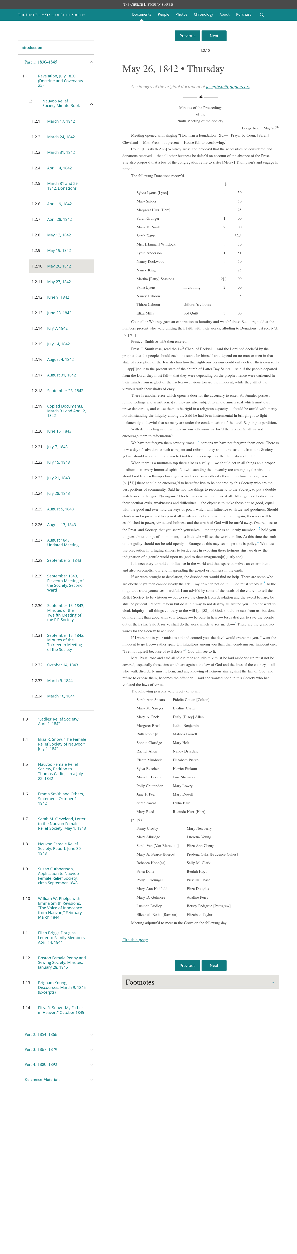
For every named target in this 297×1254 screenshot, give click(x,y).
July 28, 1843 (58, 493)
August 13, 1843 (61, 524)
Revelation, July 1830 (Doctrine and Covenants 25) (60, 80)
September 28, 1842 (65, 390)
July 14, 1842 (58, 343)
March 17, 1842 (61, 121)
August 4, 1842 (60, 359)
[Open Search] (262, 14)
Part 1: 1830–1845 (41, 62)
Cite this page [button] (135, 939)
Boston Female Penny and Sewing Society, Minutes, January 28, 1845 (62, 962)
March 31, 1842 (61, 152)
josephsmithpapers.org (228, 87)
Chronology (203, 14)
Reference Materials (42, 1079)
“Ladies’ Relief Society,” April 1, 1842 (58, 721)
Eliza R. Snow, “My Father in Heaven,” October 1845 (61, 1010)
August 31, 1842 (61, 375)
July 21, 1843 (58, 477)
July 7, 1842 (57, 328)
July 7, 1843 (57, 446)
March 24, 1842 (61, 136)
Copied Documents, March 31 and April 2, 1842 (66, 410)
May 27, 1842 (59, 281)
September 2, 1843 (64, 560)
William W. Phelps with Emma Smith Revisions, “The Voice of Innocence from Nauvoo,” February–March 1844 (61, 908)
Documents (141, 14)
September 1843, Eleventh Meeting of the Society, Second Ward (65, 583)
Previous (187, 35)
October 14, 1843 (62, 664)
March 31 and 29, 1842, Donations (62, 186)
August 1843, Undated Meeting (63, 542)
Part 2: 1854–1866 (41, 1034)
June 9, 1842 (58, 297)
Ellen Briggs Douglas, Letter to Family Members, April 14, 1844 (62, 937)
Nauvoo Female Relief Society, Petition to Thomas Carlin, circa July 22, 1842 (60, 771)
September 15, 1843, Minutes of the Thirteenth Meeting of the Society (65, 642)
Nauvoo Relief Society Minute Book (61, 103)
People (163, 14)
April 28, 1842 (59, 219)
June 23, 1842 (59, 312)
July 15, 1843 (58, 462)
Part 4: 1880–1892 (41, 1064)
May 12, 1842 (59, 234)
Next (214, 35)
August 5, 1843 (60, 509)
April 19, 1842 (59, 203)
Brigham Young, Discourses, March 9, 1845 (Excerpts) (62, 987)
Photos (181, 14)
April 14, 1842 (59, 168)
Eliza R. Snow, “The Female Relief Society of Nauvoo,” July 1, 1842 (62, 744)
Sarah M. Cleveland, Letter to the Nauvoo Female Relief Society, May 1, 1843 (62, 823)
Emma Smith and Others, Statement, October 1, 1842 (61, 798)
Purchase (244, 14)
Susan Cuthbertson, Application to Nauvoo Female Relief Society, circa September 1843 (58, 876)
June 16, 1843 (59, 431)
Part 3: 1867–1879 (41, 1049)
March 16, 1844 (61, 696)
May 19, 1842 (59, 250)
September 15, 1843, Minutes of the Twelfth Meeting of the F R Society (65, 612)
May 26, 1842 (59, 266)
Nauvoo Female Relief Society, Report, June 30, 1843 (60, 848)
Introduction (31, 47)
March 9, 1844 (60, 680)
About (225, 14)
